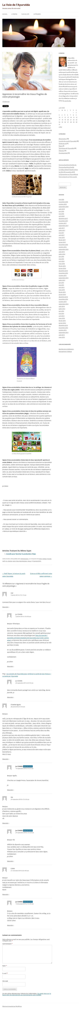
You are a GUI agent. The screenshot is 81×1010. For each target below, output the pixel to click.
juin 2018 (61, 211)
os (6, 561)
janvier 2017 (62, 242)
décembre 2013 (63, 325)
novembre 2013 (63, 328)
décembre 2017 (63, 218)
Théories (61, 151)
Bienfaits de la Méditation (66, 349)
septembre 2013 (63, 332)
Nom (4, 966)
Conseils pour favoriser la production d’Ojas (21, 554)
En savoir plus (67, 101)
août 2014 (62, 306)
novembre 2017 (63, 221)
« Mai (60, 127)
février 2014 (62, 321)
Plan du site (25, 14)
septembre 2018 (63, 207)
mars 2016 (62, 264)
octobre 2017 (62, 223)
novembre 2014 (63, 299)
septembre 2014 (63, 304)
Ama (40, 559)
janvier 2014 (62, 323)
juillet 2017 (62, 230)
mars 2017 (62, 237)
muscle (49, 559)
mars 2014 (62, 318)
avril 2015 (61, 287)
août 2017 (62, 228)
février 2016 (62, 266)
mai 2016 (61, 259)
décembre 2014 (63, 297)
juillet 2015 (62, 280)
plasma (10, 561)
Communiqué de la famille (66, 167)
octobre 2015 (62, 275)
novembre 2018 (63, 202)
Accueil (4, 14)
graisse (44, 559)
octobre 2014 (62, 302)
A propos (14, 14)
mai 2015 (61, 285)
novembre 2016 (63, 245)
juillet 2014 (62, 309)
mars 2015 (62, 290)
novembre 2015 (63, 273)
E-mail (5, 973)
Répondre (5, 607)
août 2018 (62, 209)
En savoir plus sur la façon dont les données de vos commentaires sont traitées (26, 994)
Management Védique (65, 351)
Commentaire (7, 944)
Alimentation (25, 559)
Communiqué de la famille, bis (67, 165)
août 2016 (62, 252)
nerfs (3, 561)
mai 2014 (61, 313)
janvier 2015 (62, 294)
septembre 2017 (63, 226)
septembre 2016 (63, 249)
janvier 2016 (62, 268)
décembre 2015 (63, 271)
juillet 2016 (62, 254)
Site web (5, 981)
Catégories (37, 14)
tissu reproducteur (21, 561)
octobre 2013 (62, 330)
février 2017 (62, 240)
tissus (29, 561)
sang (14, 561)
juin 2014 (61, 311)
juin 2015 (61, 283)
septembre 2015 (63, 278)
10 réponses (5, 101)
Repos (60, 146)
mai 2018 (61, 214)
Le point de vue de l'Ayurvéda (67, 141)
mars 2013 (62, 337)
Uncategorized (63, 153)
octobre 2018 (62, 204)
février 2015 (62, 292)
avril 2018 (61, 216)
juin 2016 (61, 256)
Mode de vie (62, 143)
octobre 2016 (62, 247)
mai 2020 (61, 199)
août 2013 (62, 335)
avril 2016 (61, 261)
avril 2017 (61, 235)
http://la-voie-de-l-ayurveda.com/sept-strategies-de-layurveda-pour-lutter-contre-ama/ (28, 638)
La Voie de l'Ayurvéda (16, 5)
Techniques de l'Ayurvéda (66, 148)
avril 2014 (61, 316)
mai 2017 (61, 233)
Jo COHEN (19, 614)
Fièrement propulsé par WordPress (12, 1006)
